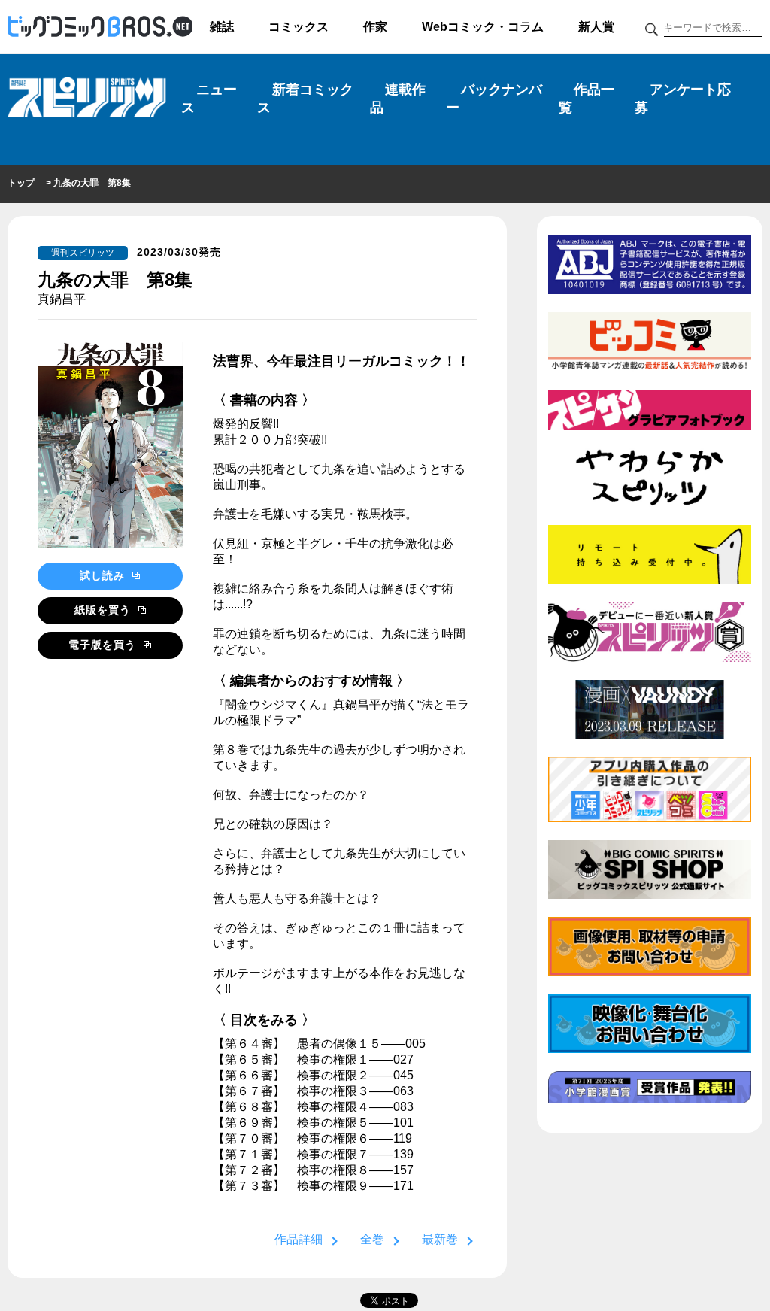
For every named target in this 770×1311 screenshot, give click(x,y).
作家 (375, 26)
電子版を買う (104, 645)
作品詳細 (298, 1239)
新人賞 (596, 26)
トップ (21, 183)
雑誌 (222, 26)
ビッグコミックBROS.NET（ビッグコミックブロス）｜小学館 (100, 27)
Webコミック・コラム (483, 26)
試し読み (104, 575)
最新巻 (440, 1239)
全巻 (372, 1239)
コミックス (298, 26)
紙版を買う (104, 610)
